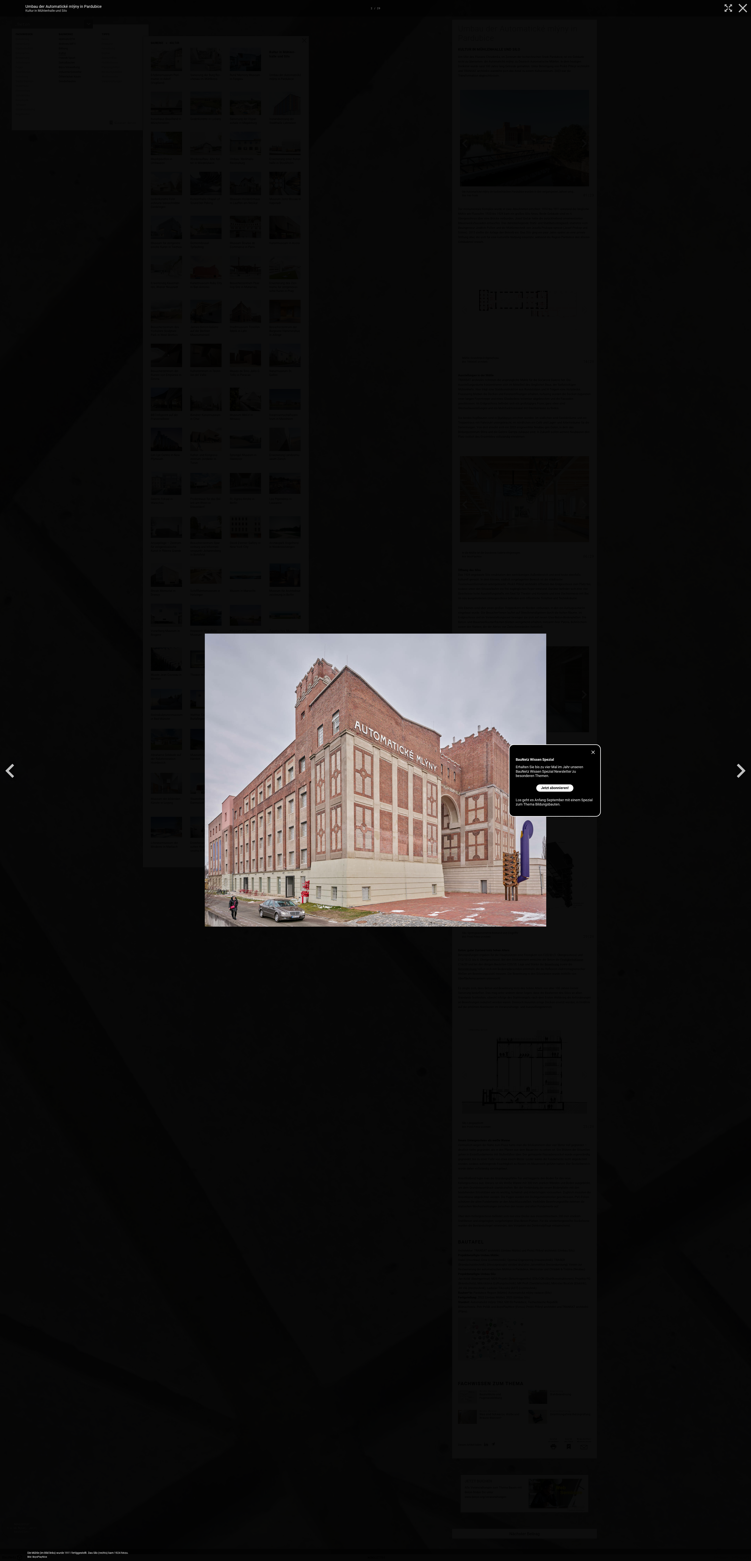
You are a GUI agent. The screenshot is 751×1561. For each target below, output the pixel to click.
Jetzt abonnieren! (555, 788)
